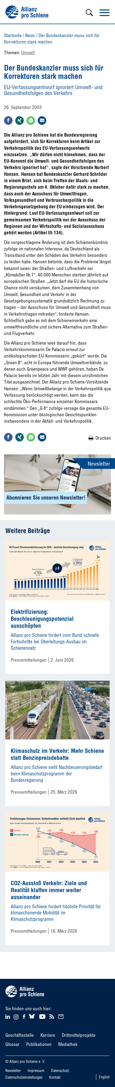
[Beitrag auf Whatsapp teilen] (30, 120)
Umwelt (28, 52)
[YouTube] (43, 1016)
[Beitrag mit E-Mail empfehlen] (42, 120)
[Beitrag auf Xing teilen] (19, 120)
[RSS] (52, 1016)
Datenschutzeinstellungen (24, 1077)
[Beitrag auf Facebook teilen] (8, 120)
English (104, 1077)
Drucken (103, 438)
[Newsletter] (61, 1016)
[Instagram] (16, 1017)
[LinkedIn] (8, 1016)
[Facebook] (25, 1016)
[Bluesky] (31, 1019)
